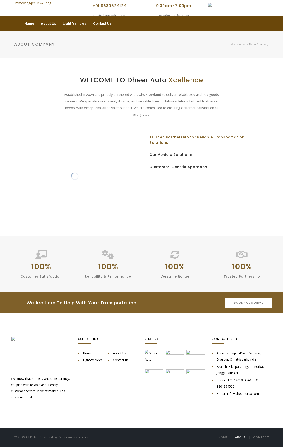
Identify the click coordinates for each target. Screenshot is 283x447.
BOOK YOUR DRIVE (248, 303)
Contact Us (102, 23)
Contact (261, 437)
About (240, 437)
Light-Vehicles (93, 360)
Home (29, 23)
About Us (48, 23)
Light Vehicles (74, 23)
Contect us (120, 360)
